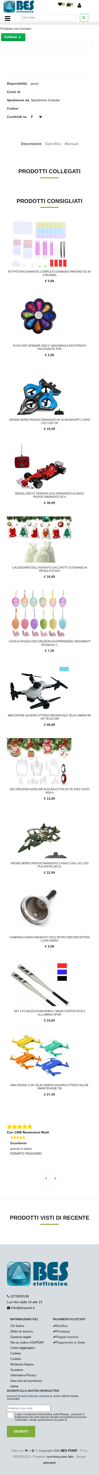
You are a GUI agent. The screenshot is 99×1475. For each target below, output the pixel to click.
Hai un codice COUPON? (27, 1342)
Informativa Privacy (23, 1375)
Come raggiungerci (22, 1348)
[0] (60, 4)
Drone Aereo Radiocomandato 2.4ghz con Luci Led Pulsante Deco (50, 865)
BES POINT (69, 1450)
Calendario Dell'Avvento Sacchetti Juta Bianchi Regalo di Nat (49, 569)
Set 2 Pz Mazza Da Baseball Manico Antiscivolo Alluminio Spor (49, 1013)
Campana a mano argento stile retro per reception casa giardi (49, 939)
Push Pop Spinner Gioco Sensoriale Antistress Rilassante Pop (49, 347)
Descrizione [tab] (31, 144)
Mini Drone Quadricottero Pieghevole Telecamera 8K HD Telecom (49, 717)
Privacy (64, 1414)
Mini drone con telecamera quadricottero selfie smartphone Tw (49, 1087)
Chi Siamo (17, 1326)
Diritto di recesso (21, 1331)
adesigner (49, 1462)
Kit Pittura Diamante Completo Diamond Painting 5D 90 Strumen (49, 273)
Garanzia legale (20, 1337)
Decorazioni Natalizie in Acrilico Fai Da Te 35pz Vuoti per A (49, 791)
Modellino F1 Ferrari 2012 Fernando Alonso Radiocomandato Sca (49, 495)
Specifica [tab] (53, 144)
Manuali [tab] (71, 144)
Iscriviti (21, 1431)
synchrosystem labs (60, 1456)
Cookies (15, 1353)
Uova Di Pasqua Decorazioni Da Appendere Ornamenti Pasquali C (49, 643)
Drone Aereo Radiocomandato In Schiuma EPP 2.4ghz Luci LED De (49, 421)
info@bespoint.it (23, 1308)
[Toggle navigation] (7, 18)
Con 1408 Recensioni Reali (28, 1132)
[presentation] (46, 1178)
